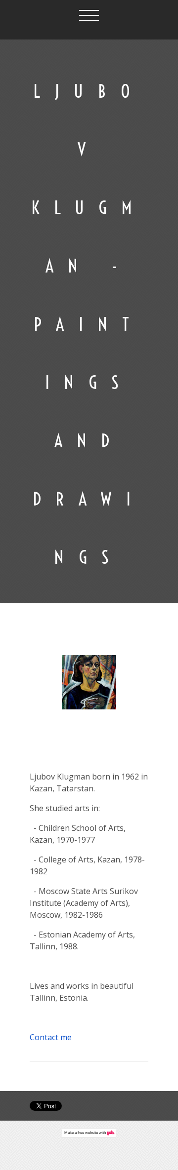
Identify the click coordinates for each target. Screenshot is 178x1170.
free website (88, 1133)
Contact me (51, 1037)
